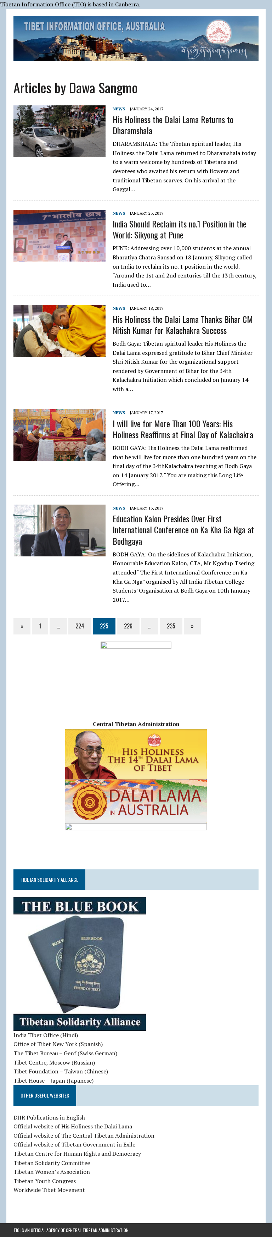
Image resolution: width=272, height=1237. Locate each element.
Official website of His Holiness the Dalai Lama (72, 1126)
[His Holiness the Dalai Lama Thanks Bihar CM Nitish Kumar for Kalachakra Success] (59, 352)
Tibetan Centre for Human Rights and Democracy (77, 1154)
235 (171, 626)
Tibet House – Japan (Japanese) (53, 1080)
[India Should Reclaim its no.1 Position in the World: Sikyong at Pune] (59, 256)
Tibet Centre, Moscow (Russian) (54, 1062)
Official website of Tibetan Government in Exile (74, 1144)
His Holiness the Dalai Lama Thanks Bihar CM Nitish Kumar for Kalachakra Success (183, 324)
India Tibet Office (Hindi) (45, 1035)
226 (128, 626)
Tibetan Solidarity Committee (51, 1163)
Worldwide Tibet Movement (49, 1190)
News (119, 108)
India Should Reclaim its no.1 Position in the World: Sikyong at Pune (179, 229)
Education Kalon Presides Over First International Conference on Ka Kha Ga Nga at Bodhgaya (183, 529)
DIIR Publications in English (49, 1117)
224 (79, 626)
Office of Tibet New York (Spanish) (58, 1044)
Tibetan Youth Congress (44, 1181)
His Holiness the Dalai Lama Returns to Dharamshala (173, 125)
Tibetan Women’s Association (51, 1172)
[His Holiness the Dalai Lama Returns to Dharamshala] (59, 152)
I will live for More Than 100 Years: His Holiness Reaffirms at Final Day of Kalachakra (183, 429)
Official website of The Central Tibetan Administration (83, 1135)
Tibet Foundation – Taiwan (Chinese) (60, 1071)
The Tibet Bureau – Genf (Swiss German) (65, 1053)
